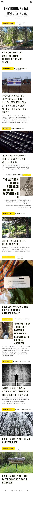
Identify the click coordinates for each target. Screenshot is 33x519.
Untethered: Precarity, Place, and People (14, 242)
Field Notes (6, 128)
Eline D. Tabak (20, 409)
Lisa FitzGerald (19, 361)
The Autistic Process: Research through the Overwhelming (10, 188)
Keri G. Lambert (19, 319)
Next (20, 490)
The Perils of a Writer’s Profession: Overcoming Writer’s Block (14, 159)
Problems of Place (8, 23)
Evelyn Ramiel (18, 174)
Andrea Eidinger (21, 213)
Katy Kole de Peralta (21, 68)
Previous (14, 490)
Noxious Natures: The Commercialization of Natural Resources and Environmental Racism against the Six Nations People (14, 104)
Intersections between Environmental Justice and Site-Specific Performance (15, 391)
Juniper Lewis (20, 257)
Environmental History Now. (16, 11)
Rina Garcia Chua (21, 23)
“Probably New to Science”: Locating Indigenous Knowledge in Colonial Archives (22, 333)
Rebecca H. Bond (17, 128)
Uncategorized (7, 319)
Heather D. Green (21, 448)
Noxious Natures (7, 68)
